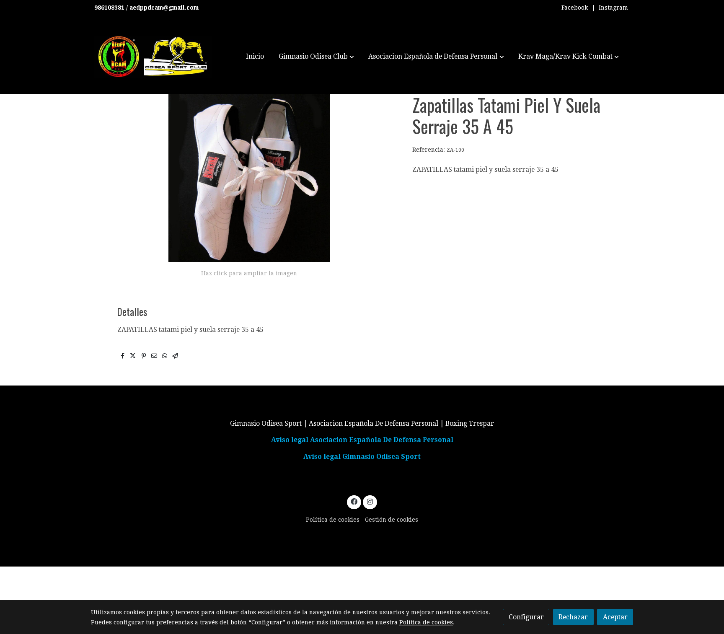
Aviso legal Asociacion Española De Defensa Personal (362, 440)
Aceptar (615, 617)
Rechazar (573, 617)
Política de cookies (332, 519)
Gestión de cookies (391, 519)
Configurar (526, 617)
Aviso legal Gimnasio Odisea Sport (362, 457)
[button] (316, 56)
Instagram (613, 7)
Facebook (574, 7)
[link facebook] (354, 501)
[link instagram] (369, 501)
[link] (153, 57)
